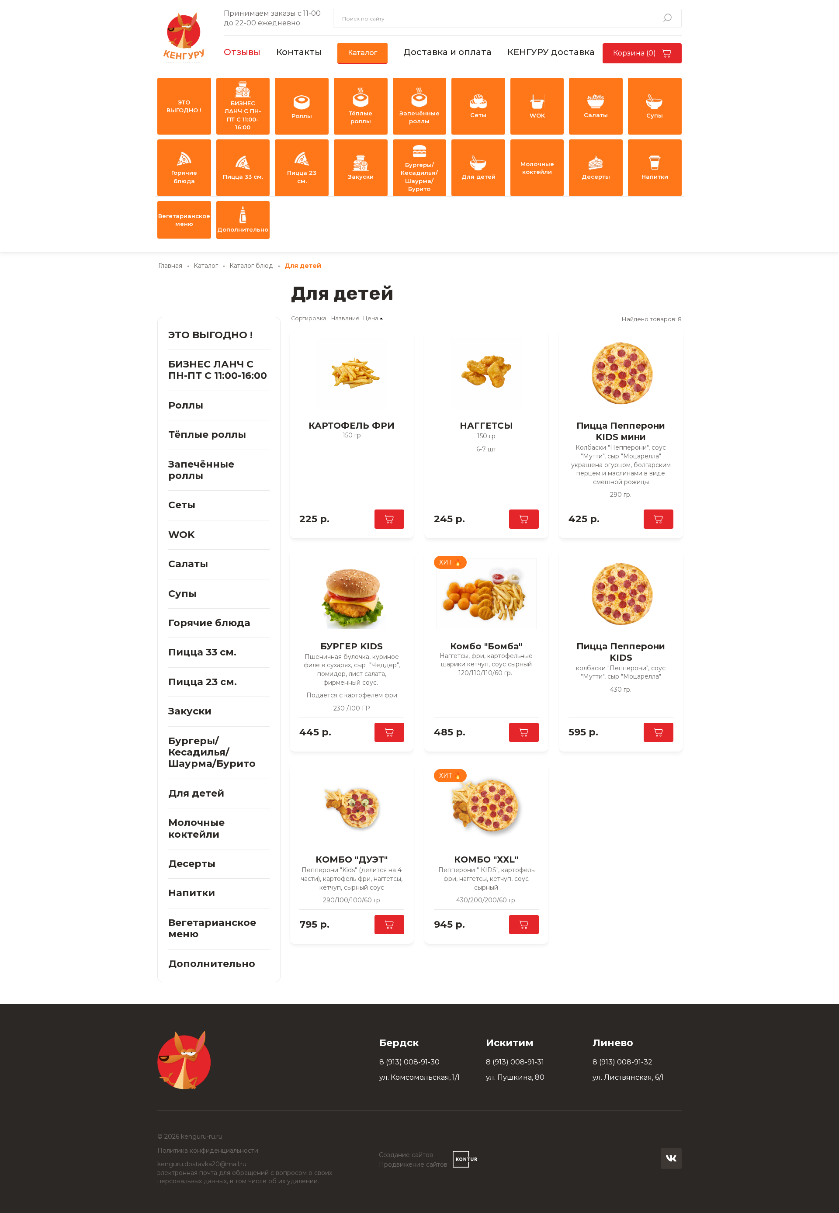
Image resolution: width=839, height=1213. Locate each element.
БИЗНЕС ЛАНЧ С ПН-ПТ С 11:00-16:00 (243, 115)
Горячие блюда (184, 176)
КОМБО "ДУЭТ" (351, 859)
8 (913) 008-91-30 (409, 1062)
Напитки (654, 176)
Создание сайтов (406, 1155)
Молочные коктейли (537, 167)
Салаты (596, 114)
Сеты (478, 114)
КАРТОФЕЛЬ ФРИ (352, 425)
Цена (370, 318)
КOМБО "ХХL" (486, 859)
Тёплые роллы (360, 117)
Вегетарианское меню (184, 219)
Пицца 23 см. (301, 176)
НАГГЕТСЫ (486, 425)
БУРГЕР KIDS (351, 646)
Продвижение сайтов (413, 1164)
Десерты (596, 176)
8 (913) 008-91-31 (515, 1062)
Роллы (301, 115)
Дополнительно (242, 229)
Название (345, 318)
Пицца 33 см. (243, 176)
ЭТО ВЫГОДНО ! (183, 106)
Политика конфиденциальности (207, 1150)
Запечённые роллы (419, 117)
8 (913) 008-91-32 (622, 1062)
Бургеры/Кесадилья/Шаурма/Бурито (419, 176)
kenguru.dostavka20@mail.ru (201, 1164)
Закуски (361, 176)
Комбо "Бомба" (486, 646)
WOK (537, 115)
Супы (654, 115)
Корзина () (634, 53)
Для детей (478, 176)
